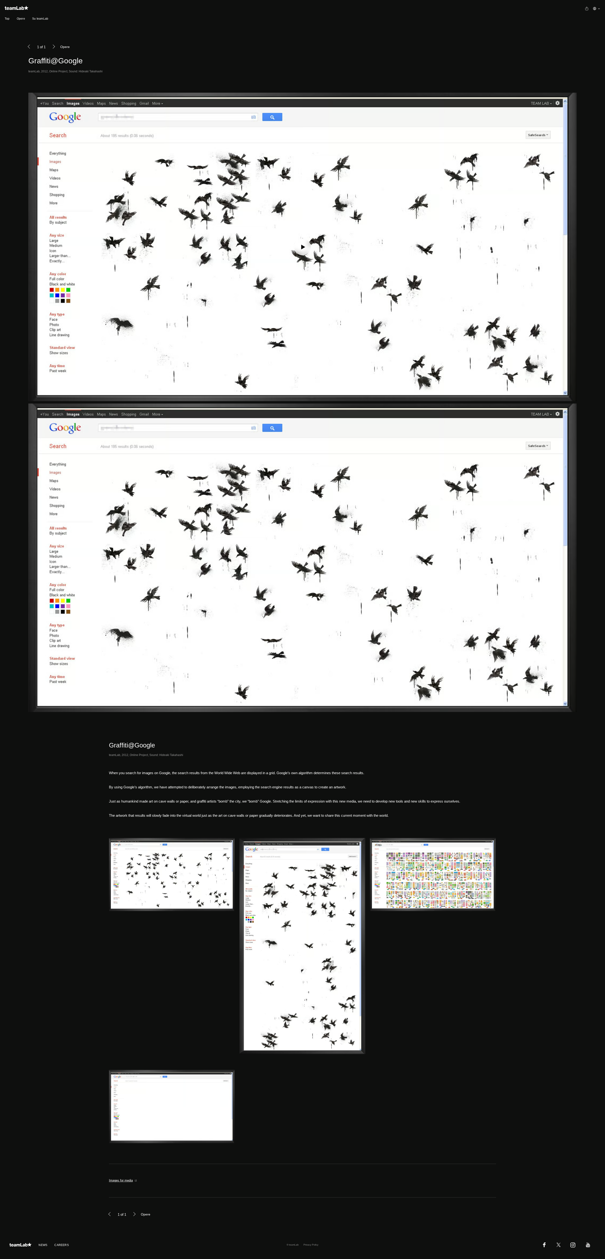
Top (7, 18)
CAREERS (61, 1245)
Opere (21, 18)
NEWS (43, 1245)
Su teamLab (40, 18)
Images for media (121, 1180)
